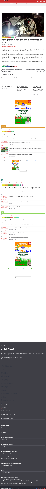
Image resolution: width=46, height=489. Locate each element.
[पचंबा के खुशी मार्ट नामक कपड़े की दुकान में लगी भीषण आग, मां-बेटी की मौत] (4, 143)
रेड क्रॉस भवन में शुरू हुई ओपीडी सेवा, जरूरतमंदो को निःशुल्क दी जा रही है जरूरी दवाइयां (12, 70)
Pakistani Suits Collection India (7, 437)
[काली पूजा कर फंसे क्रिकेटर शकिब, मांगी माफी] (23, 215)
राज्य (15, 37)
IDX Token (3, 475)
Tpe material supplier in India (6, 399)
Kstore (18, 479)
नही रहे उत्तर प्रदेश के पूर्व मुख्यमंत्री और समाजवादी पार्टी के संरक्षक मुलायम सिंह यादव (21, 196)
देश (20, 185)
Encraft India (3, 392)
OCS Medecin (3, 432)
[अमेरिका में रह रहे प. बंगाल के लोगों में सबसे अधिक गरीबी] (4, 233)
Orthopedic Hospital (7, 425)
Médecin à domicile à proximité (7, 430)
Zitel (1, 403)
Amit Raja (11, 222)
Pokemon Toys (3, 384)
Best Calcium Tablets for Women (7, 383)
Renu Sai (2, 477)
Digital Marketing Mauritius (6, 377)
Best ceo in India (4, 390)
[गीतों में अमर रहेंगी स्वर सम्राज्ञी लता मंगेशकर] (4, 207)
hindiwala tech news (4, 389)
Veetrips (2, 470)
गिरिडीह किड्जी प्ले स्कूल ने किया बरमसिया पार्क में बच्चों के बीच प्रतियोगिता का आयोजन (22, 88)
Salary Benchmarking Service (6, 386)
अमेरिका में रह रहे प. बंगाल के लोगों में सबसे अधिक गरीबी (16, 232)
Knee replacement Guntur (6, 442)
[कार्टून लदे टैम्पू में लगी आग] (8, 78)
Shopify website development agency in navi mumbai (11, 463)
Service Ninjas (3, 372)
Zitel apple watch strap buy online (7, 394)
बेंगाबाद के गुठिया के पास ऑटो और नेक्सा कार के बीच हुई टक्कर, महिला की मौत (35, 70)
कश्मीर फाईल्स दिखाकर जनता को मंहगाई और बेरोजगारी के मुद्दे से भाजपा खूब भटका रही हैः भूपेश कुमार (38, 89)
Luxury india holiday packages (7, 456)
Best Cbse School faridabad (6, 468)
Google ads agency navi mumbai (7, 465)
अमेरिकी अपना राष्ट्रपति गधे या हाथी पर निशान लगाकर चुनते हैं (17, 227)
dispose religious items (5, 379)
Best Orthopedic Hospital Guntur (7, 444)
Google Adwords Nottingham (6, 375)
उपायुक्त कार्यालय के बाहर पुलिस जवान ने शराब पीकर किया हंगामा (17, 134)
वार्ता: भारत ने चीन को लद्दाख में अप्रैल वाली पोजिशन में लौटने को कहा (18, 237)
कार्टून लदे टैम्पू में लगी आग (7, 86)
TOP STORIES (10, 185)
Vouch (7, 423)
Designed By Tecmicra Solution (6, 366)
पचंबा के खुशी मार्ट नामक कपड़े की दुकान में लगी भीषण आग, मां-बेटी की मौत (19, 142)
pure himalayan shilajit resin (17, 482)
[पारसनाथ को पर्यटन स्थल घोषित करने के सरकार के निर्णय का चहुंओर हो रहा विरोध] (23, 182)
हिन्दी (44, 1)
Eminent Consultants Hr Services (7, 387)
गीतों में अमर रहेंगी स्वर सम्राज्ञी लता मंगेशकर (15, 206)
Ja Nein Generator (4, 449)
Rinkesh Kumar (10, 44)
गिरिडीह (9, 37)
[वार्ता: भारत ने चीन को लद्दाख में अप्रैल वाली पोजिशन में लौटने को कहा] (4, 238)
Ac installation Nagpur (5, 376)
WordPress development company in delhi (9, 458)
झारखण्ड (13, 37)
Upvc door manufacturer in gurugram (7, 400)
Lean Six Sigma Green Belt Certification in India (10, 451)
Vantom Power (6, 427)
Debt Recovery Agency (5, 370)
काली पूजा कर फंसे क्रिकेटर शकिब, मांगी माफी (13, 220)
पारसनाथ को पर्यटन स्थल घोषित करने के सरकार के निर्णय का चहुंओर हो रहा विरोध (21, 188)
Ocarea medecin (4, 439)
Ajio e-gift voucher (4, 404)
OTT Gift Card (3, 479)
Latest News (3, 420)
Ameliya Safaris (4, 446)
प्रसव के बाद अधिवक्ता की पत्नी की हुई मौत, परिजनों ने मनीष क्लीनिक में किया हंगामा (20, 154)
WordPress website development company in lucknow (11, 460)
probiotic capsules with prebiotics (33, 482)
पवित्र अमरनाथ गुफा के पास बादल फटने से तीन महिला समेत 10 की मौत (19, 201)
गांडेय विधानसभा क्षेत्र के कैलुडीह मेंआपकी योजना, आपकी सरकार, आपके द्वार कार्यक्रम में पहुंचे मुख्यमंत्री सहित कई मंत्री (25, 148)
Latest (3, 37)
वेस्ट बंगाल (18, 217)
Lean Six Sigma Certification (6, 453)
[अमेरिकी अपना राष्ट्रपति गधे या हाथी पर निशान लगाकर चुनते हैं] (4, 229)
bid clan (2, 369)
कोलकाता (12, 217)
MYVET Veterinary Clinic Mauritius (7, 434)
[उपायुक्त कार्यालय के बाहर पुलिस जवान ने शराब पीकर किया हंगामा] (23, 129)
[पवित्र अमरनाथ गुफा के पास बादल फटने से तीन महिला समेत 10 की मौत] (4, 203)
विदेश (14, 217)
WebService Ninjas (4, 373)
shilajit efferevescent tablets (30, 480)
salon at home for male (5, 368)
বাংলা (37, 1)
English (40, 1)
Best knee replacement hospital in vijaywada (9, 393)
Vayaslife (2, 480)
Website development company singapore (8, 401)
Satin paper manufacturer (5, 382)
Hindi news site (3, 397)
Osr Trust (2, 396)
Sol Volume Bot (4, 472)
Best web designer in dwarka (6, 365)
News (6, 37)
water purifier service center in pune (7, 380)
